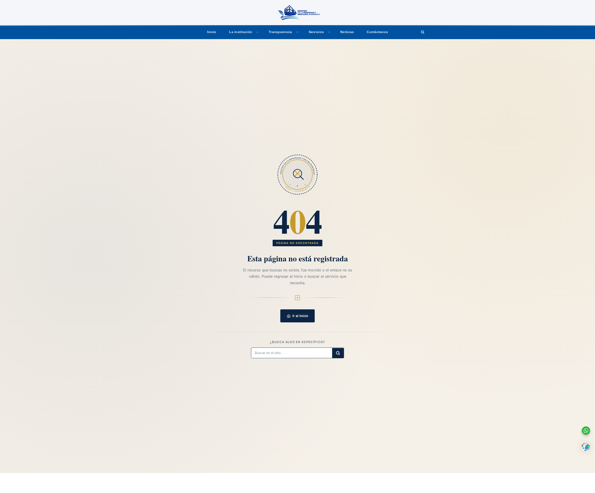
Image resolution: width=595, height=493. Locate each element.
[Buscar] (422, 32)
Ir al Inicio (300, 316)
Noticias (347, 32)
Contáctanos (377, 32)
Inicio (211, 32)
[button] (257, 32)
